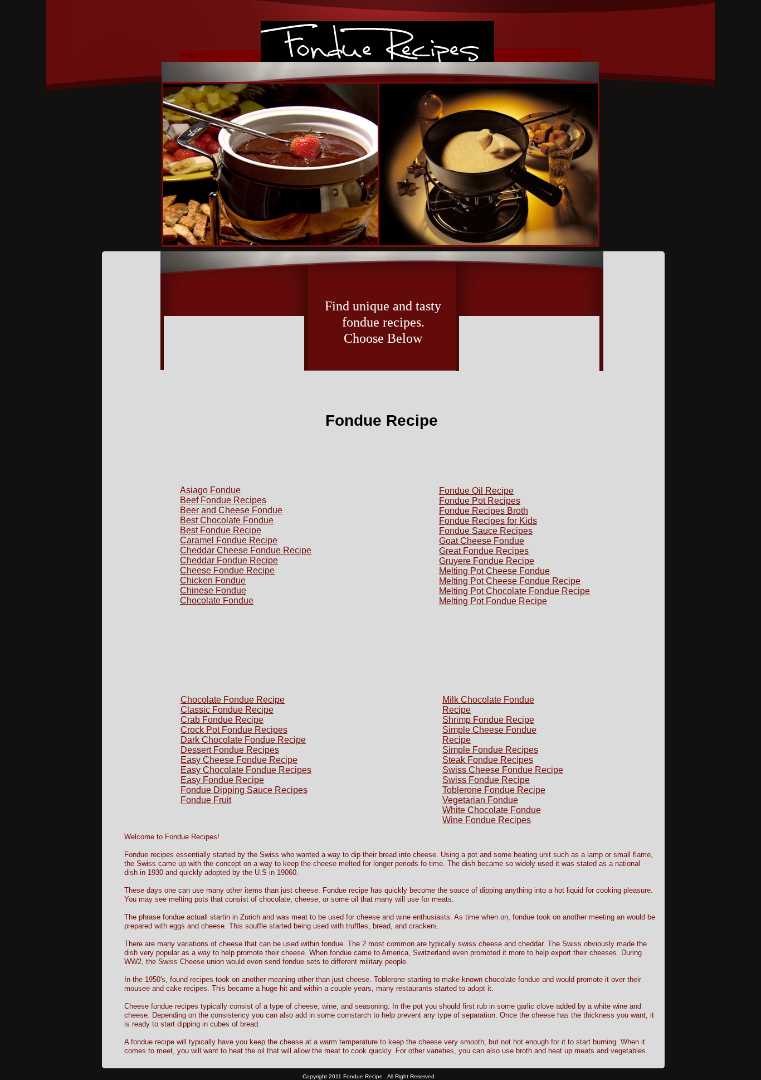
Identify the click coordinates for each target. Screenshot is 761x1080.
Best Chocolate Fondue (227, 520)
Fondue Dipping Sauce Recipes (244, 790)
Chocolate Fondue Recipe (233, 699)
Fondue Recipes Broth (483, 510)
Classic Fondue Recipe (227, 709)
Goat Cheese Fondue (481, 541)
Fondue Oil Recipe (476, 490)
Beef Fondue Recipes (223, 500)
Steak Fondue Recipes (487, 760)
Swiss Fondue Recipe (486, 780)
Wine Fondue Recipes (486, 820)
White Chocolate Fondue (491, 810)
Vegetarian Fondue (480, 800)
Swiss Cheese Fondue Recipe (502, 770)
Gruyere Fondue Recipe (486, 561)
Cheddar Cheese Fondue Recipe (245, 550)
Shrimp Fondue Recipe (488, 719)
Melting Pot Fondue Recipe (493, 601)
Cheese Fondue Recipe (227, 570)
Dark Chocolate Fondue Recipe (243, 740)
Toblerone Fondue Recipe (493, 790)
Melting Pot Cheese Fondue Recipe (509, 581)
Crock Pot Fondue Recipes (234, 729)
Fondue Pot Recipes (479, 500)
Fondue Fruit (206, 800)
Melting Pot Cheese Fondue (494, 571)
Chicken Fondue (213, 580)
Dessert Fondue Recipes (230, 750)
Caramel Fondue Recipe (228, 540)
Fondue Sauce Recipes (486, 531)
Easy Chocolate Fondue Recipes (246, 770)
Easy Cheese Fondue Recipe (239, 760)
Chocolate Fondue (216, 600)
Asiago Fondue (210, 490)
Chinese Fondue (213, 590)
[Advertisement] (234, 385)
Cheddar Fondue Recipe (229, 560)
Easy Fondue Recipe (222, 780)
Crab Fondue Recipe (222, 719)
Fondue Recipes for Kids (488, 521)
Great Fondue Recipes (484, 551)
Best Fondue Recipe (220, 530)
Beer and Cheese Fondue (231, 510)
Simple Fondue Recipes (490, 750)
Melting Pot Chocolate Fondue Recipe (514, 591)
